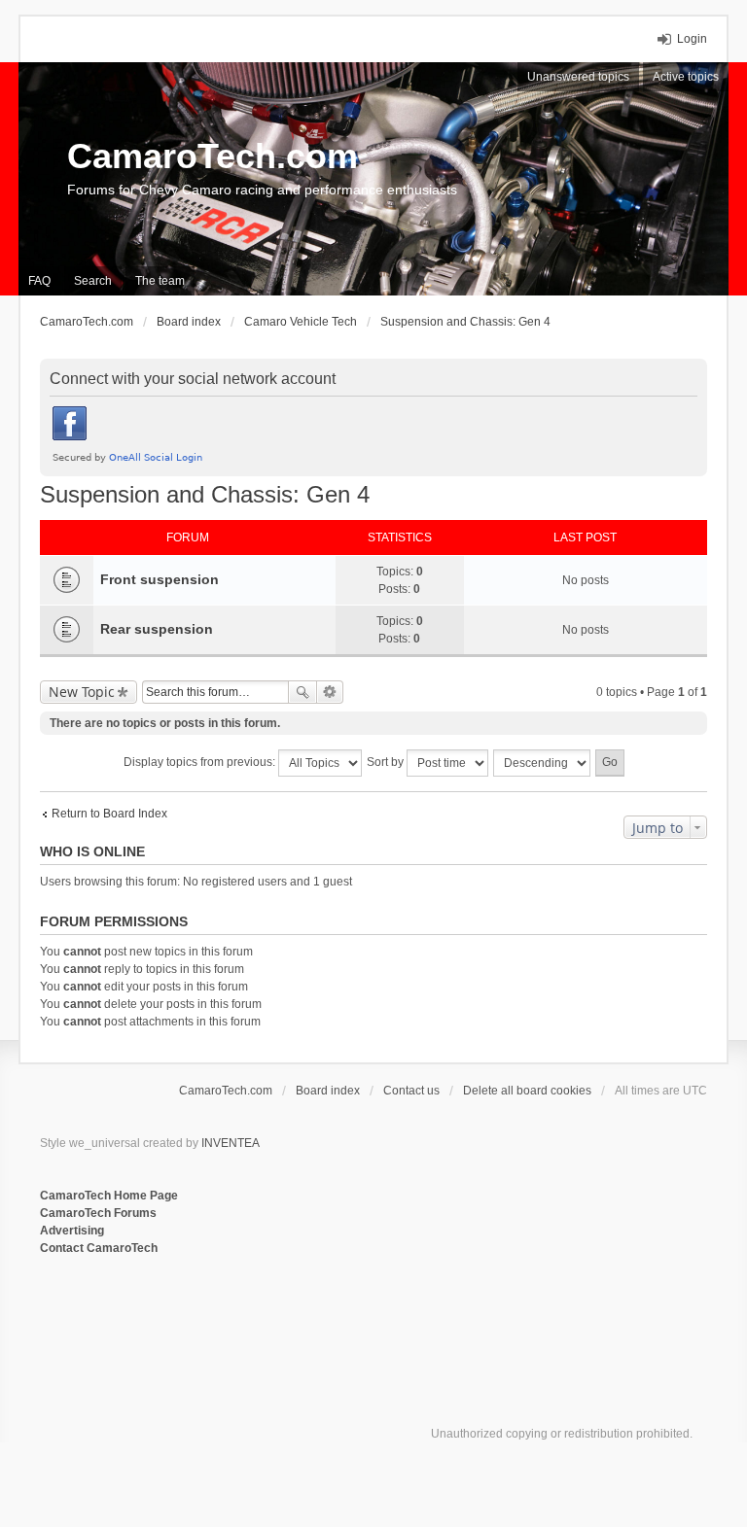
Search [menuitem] (93, 281)
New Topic (82, 691)
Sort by (387, 762)
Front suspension (159, 579)
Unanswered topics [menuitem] (578, 77)
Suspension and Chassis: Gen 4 (205, 494)
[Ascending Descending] (542, 763)
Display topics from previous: (201, 762)
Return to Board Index (109, 813)
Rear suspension (156, 629)
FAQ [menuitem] (39, 281)
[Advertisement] (277, 1321)
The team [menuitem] (160, 281)
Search (302, 692)
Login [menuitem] (692, 39)
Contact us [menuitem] (411, 1090)
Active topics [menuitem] (686, 77)
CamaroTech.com (212, 156)
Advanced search (330, 692)
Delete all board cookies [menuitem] (527, 1090)
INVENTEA (230, 1143)
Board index (328, 1090)
